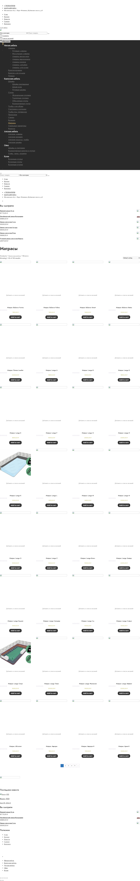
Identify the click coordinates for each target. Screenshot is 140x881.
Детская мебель (11, 131)
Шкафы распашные (20, 84)
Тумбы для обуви (15, 106)
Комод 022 (4, 798)
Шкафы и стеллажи (16, 148)
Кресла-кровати (15, 70)
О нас (6, 14)
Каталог (6, 17)
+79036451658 (9, 6)
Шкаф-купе (17, 87)
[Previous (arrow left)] (1, 880)
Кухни (6, 156)
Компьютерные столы (21, 103)
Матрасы (12, 123)
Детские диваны (15, 134)
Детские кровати (15, 137)
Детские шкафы (15, 142)
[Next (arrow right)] (3, 880)
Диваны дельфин (19, 64)
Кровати (11, 120)
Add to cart (15, 317)
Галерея (6, 21)
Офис (6, 145)
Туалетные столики (20, 98)
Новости (7, 19)
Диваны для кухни (20, 67)
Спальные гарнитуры (17, 125)
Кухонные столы (15, 162)
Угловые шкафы (19, 89)
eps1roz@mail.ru (10, 8)
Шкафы (11, 81)
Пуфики (11, 76)
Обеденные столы (20, 101)
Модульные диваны (21, 53)
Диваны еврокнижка (21, 59)
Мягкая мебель (9, 860)
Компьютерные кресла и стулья (21, 150)
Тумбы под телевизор (17, 112)
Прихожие (12, 114)
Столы (11, 92)
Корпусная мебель (12, 78)
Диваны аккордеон (20, 56)
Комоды (11, 128)
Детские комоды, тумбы (18, 139)
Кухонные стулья (15, 159)
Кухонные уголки (15, 164)
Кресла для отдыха (16, 73)
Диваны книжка (19, 62)
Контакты (7, 24)
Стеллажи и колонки (17, 109)
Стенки (11, 117)
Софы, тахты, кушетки (17, 153)
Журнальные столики (21, 95)
